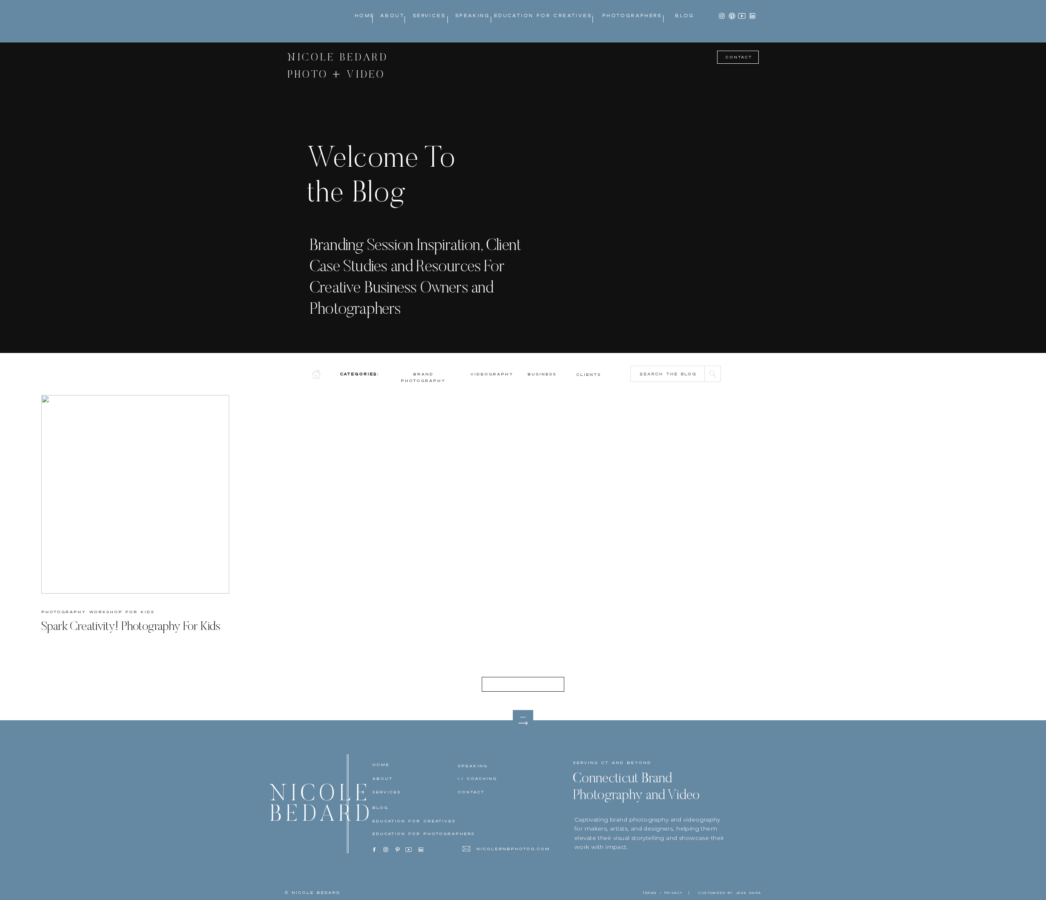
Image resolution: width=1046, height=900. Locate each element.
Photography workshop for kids (97, 611)
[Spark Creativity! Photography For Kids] (135, 494)
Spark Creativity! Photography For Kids (130, 627)
